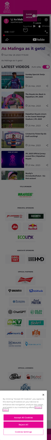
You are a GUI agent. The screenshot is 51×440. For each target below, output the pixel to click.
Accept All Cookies (23, 417)
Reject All (23, 424)
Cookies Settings (23, 432)
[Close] (43, 395)
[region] (23, 415)
